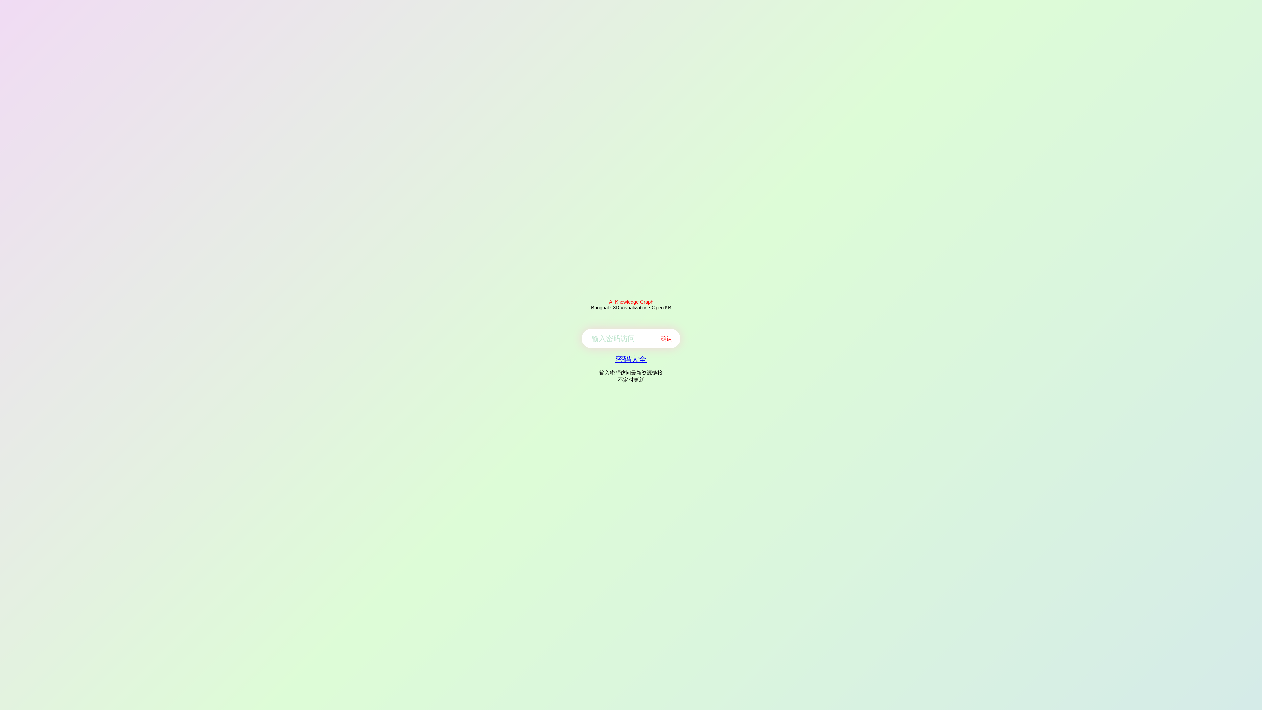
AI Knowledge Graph (631, 302)
